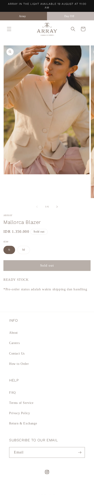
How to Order (19, 364)
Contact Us (17, 353)
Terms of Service (21, 403)
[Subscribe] (80, 452)
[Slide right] (57, 207)
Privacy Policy (19, 413)
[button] (9, 29)
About (13, 332)
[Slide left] (37, 207)
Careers (14, 343)
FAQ (12, 392)
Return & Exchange (23, 423)
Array (52, 494)
